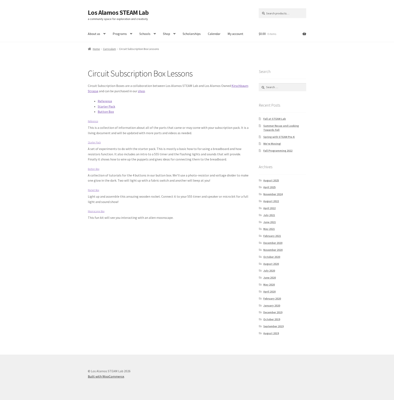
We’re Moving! (272, 143)
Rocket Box (93, 190)
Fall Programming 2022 (277, 150)
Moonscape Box (96, 211)
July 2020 (269, 270)
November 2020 (273, 250)
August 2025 (271, 180)
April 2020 (269, 291)
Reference (105, 101)
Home (96, 49)
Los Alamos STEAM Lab (118, 12)
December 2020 (272, 243)
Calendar (214, 34)
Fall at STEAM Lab (274, 119)
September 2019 (273, 326)
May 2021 (269, 229)
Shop (166, 34)
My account (235, 34)
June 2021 (269, 222)
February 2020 (272, 298)
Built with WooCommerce (106, 376)
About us (94, 34)
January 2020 (271, 305)
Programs (120, 34)
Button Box (106, 112)
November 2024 (273, 194)
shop (141, 91)
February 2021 (272, 236)
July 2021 (269, 215)
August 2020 (271, 264)
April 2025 (269, 187)
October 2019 (271, 319)
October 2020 (271, 257)
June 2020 (269, 277)
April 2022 (269, 208)
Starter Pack (106, 106)
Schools (144, 34)
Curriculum (109, 49)
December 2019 (272, 312)
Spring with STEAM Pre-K (279, 137)
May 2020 (269, 284)
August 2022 (271, 201)
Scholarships (192, 34)
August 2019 (271, 333)
